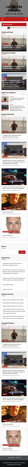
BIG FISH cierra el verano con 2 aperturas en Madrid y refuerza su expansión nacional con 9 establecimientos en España (12, 83)
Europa (11, 105)
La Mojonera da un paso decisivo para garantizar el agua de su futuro (13, 46)
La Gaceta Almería (14, 8)
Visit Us (18, 457)
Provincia (5, 43)
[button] (2, 19)
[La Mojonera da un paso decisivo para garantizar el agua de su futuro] (14, 125)
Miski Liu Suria (6, 237)
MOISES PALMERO (7, 214)
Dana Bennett (6, 303)
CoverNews (10, 464)
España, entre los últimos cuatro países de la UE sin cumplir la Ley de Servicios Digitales (17, 108)
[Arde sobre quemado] (14, 202)
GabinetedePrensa (7, 49)
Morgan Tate (6, 306)
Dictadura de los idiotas (17, 299)
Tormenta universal (7, 235)
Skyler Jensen (6, 299)
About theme (11, 457)
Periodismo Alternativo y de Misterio (10, 231)
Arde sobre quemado (8, 212)
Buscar (3, 246)
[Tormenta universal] (14, 225)
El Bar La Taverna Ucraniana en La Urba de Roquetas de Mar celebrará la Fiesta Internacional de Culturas (14, 311)
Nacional (5, 78)
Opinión (4, 208)
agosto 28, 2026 (15, 49)
